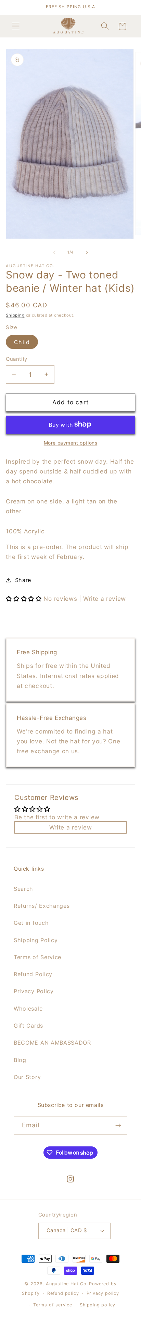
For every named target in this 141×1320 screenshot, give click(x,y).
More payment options (71, 443)
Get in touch (31, 922)
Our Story (27, 1077)
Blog (20, 1060)
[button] (16, 26)
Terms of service (52, 1304)
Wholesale (28, 1008)
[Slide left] (54, 252)
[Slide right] (86, 252)
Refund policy (63, 1293)
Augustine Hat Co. (67, 1283)
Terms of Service (37, 957)
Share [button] (23, 580)
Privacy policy (103, 1293)
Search (23, 888)
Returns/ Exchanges (41, 905)
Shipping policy (97, 1304)
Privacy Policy (34, 991)
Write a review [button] (70, 827)
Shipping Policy (35, 940)
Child (22, 342)
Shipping (15, 315)
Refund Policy (33, 974)
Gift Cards (28, 1025)
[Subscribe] (118, 1125)
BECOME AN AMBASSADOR (52, 1042)
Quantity (16, 359)
